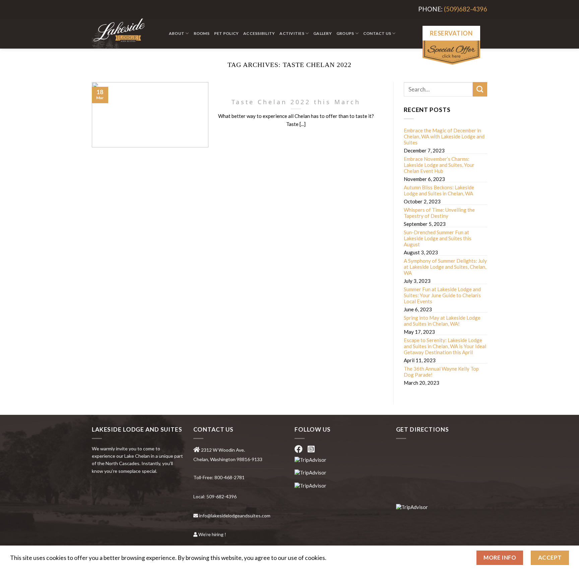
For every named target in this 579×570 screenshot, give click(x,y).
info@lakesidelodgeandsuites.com (234, 515)
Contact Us (377, 33)
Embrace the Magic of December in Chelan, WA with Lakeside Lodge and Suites (444, 136)
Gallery (322, 33)
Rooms (201, 33)
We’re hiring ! (212, 534)
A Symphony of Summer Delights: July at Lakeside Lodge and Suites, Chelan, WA (445, 267)
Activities (291, 33)
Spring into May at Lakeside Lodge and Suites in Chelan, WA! (442, 321)
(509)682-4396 (465, 9)
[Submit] (480, 89)
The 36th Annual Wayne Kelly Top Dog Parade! (441, 372)
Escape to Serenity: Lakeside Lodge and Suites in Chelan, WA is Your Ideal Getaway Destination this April (445, 346)
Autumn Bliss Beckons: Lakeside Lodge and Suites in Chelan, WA (439, 190)
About (176, 33)
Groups (345, 33)
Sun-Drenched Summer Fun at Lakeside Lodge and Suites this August (437, 238)
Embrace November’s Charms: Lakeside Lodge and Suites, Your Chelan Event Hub (439, 165)
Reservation (451, 33)
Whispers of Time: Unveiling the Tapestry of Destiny (439, 213)
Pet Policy (226, 33)
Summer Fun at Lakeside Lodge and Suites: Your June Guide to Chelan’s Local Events (442, 295)
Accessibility (259, 33)
